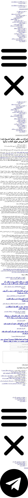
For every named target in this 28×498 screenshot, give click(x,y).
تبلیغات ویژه (22, 401)
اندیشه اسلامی (16, 18)
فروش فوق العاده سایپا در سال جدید (20, 272)
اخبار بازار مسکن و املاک (19, 28)
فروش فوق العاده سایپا (22, 152)
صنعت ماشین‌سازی (18, 24)
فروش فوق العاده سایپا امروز (21, 270)
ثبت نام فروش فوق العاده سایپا (21, 269)
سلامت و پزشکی (21, 29)
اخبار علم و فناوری (21, 31)
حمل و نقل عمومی (18, 20)
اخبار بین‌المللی (22, 37)
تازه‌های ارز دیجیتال (21, 34)
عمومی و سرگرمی (18, 33)
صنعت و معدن (22, 23)
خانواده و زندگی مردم (20, 15)
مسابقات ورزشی (21, 36)
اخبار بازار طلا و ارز (21, 11)
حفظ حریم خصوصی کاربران (19, 397)
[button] (14, 71)
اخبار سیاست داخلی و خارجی (18, 21)
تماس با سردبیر (21, 3)
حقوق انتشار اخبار (21, 400)
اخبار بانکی (20, 12)
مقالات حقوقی (14, 19)
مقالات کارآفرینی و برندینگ (16, 25)
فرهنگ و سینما (22, 32)
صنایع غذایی (20, 27)
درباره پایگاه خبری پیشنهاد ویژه (18, 1)
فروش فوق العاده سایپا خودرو (7, 270)
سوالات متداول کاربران (20, 398)
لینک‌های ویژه (22, 41)
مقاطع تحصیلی (19, 16)
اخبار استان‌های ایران (20, 40)
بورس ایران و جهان (15, 14)
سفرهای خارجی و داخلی (17, 38)
